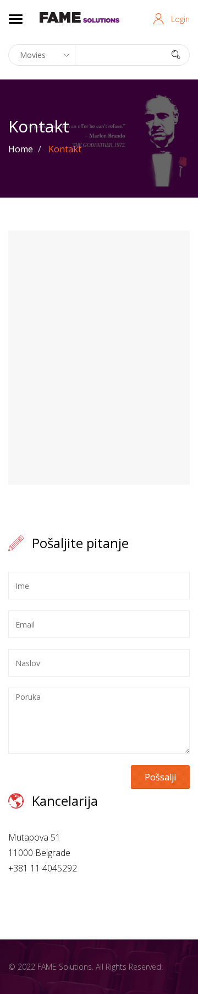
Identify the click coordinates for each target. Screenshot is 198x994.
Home (20, 149)
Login (180, 19)
